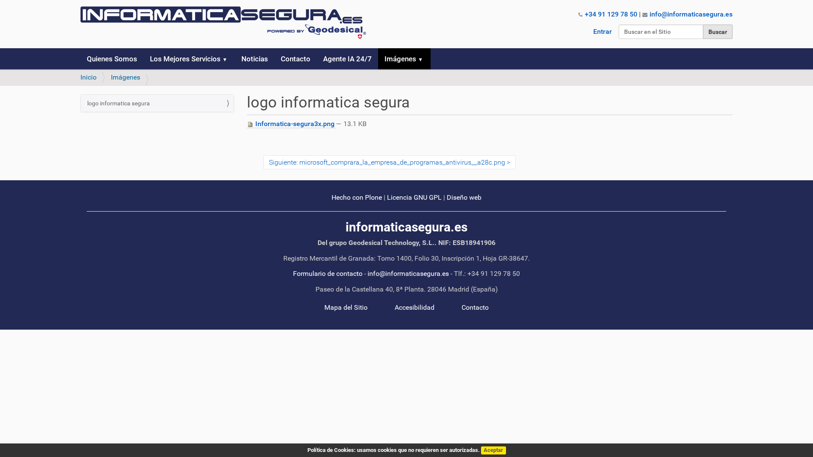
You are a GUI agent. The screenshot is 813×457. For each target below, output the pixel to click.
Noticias (254, 59)
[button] (228, 58)
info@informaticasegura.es (691, 14)
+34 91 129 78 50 (611, 14)
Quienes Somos (112, 59)
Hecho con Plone (357, 197)
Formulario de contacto (327, 274)
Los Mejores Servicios (185, 59)
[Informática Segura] (223, 22)
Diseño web (464, 197)
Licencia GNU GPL (414, 197)
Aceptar (493, 450)
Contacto (295, 59)
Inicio (88, 77)
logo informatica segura (118, 103)
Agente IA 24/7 (347, 59)
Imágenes (400, 59)
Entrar (602, 32)
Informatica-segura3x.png (295, 124)
